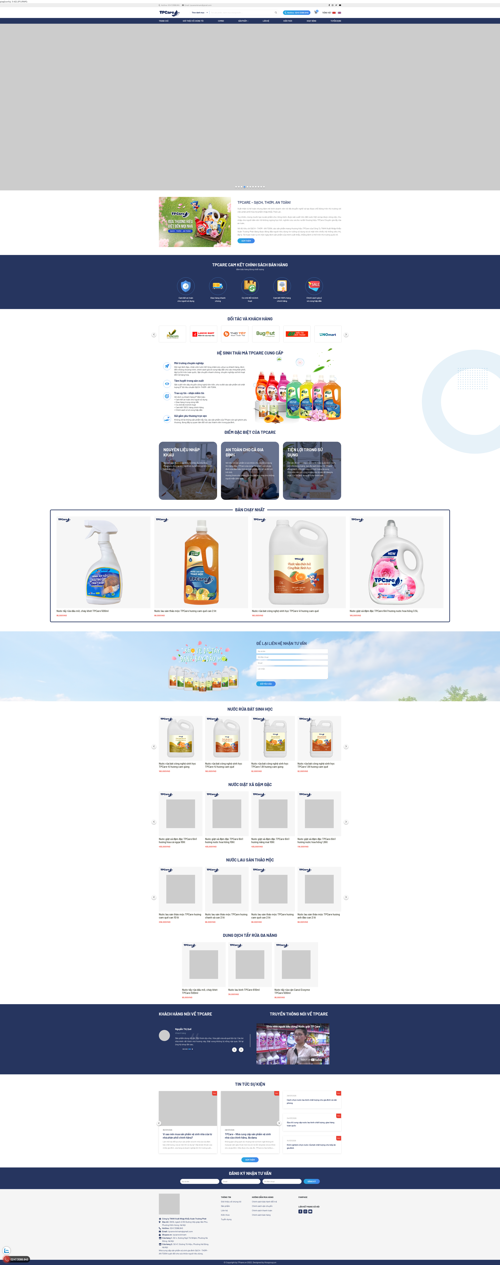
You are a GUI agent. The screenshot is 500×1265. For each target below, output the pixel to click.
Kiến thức (287, 21)
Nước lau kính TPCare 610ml (244, 989)
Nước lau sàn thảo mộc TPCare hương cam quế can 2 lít (185, 610)
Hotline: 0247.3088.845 (297, 12)
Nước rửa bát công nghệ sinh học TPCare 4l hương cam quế (285, 610)
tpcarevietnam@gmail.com (201, 5)
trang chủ (163, 21)
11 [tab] (264, 187)
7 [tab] (253, 187)
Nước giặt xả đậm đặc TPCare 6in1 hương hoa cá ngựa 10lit (178, 840)
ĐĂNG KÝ (312, 1181)
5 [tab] (247, 187)
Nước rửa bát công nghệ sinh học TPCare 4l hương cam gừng (177, 765)
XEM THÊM (246, 240)
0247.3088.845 (173, 5)
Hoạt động (311, 21)
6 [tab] (250, 187)
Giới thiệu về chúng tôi (193, 21)
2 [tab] (238, 187)
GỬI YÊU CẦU (266, 684)
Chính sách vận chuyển (262, 1206)
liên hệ (266, 21)
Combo (221, 21)
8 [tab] (255, 187)
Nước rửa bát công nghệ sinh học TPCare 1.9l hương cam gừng (269, 765)
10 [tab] (261, 187)
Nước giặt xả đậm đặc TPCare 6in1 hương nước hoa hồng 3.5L (384, 610)
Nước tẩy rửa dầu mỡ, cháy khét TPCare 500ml (83, 610)
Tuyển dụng (336, 21)
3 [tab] (241, 187)
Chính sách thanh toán (262, 1210)
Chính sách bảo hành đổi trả (264, 1201)
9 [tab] (258, 187)
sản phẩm (242, 21)
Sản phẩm (225, 1206)
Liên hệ (224, 1210)
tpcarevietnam (179, 1234)
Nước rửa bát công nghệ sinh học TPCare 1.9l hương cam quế (316, 765)
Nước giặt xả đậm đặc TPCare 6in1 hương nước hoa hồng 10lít (224, 840)
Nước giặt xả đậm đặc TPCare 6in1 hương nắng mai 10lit (270, 840)
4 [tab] (244, 187)
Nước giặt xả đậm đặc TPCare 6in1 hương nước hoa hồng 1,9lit (317, 840)
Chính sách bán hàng (261, 1215)
